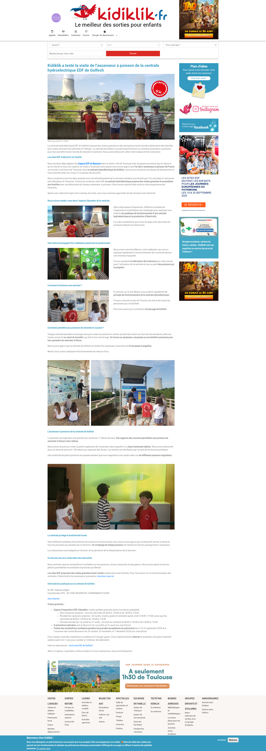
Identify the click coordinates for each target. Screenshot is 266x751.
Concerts (120, 724)
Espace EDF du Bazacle (89, 163)
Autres (102, 722)
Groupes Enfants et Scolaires (191, 703)
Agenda (52, 35)
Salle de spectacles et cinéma (122, 705)
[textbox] (133, 45)
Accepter (222, 740)
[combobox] (104, 32)
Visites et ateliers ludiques (52, 710)
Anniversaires (210, 698)
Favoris (86, 35)
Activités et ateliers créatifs (87, 705)
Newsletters (63, 35)
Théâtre (119, 720)
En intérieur (156, 707)
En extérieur (156, 711)
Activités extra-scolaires (172, 731)
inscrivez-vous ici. (106, 576)
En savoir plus (43, 748)
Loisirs (86, 698)
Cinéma (119, 728)
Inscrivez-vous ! (198, 78)
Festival (119, 712)
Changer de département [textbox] (103, 35)
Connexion (75, 35)
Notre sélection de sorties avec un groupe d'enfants (190, 719)
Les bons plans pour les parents (174, 720)
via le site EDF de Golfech (80, 645)
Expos (50, 725)
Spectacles (122, 698)
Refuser (233, 740)
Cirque (119, 716)
